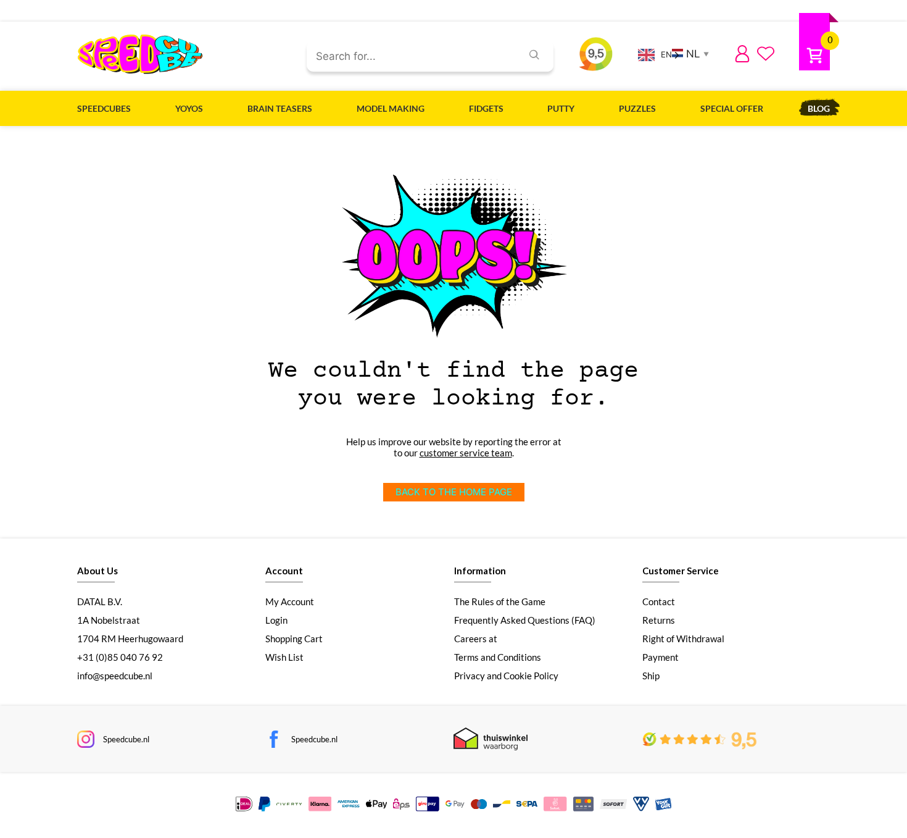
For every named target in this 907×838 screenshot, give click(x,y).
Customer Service (680, 570)
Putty (560, 108)
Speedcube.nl (126, 739)
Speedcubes (104, 108)
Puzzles (637, 108)
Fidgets (486, 108)
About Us (97, 570)
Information (480, 570)
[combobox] (409, 57)
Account (284, 570)
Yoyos (189, 108)
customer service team (466, 452)
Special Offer (731, 108)
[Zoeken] (534, 56)
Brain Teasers (279, 108)
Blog (819, 108)
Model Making (391, 108)
